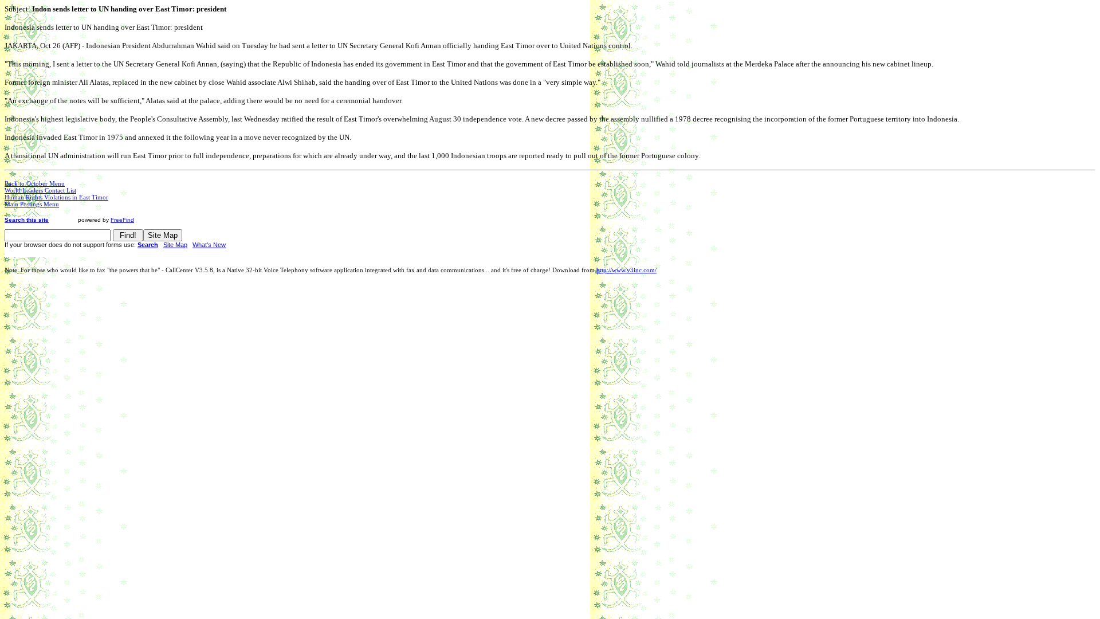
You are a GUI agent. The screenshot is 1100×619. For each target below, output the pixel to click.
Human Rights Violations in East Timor (56, 197)
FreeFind (122, 220)
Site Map (175, 244)
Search (148, 244)
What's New (209, 244)
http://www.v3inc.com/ (626, 270)
